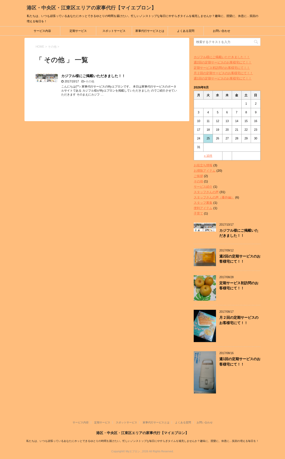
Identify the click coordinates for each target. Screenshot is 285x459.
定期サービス (78, 31)
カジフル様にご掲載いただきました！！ (93, 76)
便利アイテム (203, 208)
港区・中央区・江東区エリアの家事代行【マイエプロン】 (91, 7)
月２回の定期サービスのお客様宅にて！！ (223, 73)
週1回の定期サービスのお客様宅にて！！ (223, 78)
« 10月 (208, 155)
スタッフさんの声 (206, 192)
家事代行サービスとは (149, 31)
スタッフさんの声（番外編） (214, 197)
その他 (90, 81)
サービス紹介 (203, 186)
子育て (198, 213)
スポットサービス (114, 31)
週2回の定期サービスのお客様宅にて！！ (223, 62)
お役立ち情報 (203, 165)
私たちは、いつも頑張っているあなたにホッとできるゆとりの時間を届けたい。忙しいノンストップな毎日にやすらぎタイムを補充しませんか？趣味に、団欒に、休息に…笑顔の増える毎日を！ (142, 441)
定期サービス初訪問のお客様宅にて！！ (222, 67)
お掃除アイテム (205, 170)
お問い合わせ (221, 31)
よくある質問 (185, 31)
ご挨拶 (198, 176)
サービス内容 (42, 31)
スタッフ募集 (203, 202)
